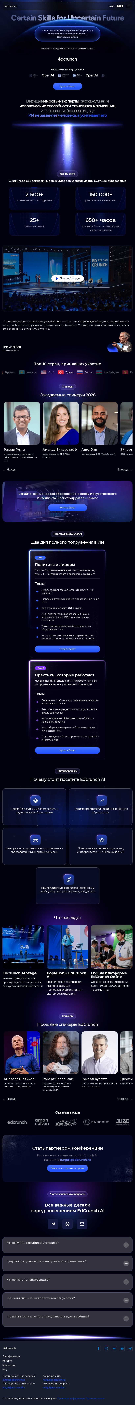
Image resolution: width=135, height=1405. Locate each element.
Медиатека (8, 1365)
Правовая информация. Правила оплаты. (81, 1398)
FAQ (4, 1369)
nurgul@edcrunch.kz (75, 1160)
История (7, 1360)
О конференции (11, 1356)
